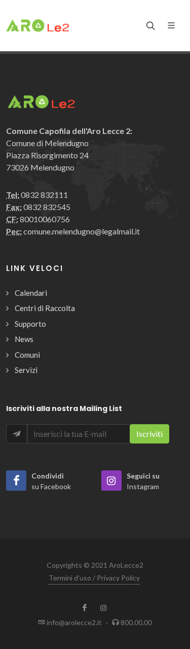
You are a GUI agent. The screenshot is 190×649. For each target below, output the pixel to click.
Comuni (27, 354)
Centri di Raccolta (45, 308)
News (24, 339)
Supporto (30, 323)
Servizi (26, 369)
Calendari (31, 292)
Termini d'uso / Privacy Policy (94, 577)
